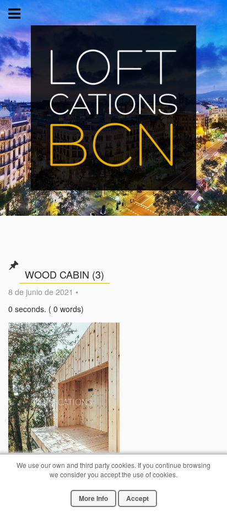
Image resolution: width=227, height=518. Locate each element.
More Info (93, 498)
